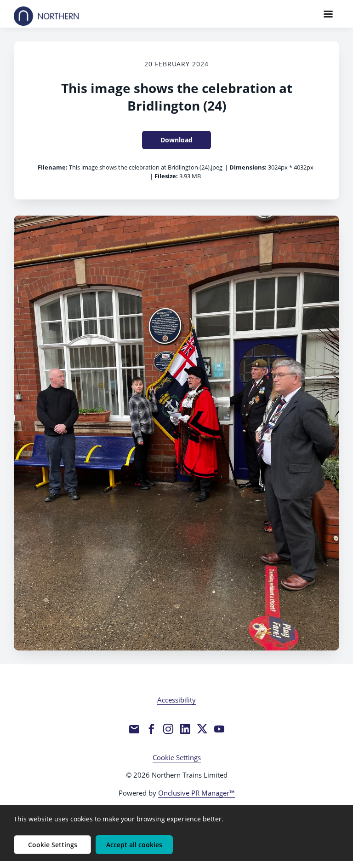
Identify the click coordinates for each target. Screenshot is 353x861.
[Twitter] (202, 729)
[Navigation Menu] (328, 13)
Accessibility (176, 699)
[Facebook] (151, 729)
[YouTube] (219, 729)
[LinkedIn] (185, 729)
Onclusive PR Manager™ (196, 792)
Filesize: (166, 176)
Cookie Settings (177, 757)
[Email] (134, 729)
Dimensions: (248, 167)
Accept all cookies (134, 844)
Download (176, 139)
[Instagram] (168, 729)
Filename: (53, 167)
